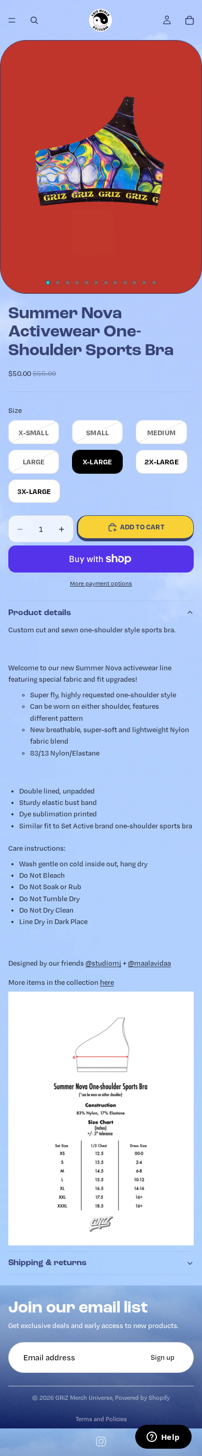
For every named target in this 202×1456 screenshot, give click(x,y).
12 (153, 282)
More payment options (101, 583)
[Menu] (12, 20)
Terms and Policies (101, 1419)
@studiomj (103, 963)
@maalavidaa (149, 963)
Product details (39, 612)
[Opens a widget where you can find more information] (163, 1438)
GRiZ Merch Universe (83, 1397)
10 (134, 282)
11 (144, 282)
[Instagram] (101, 1441)
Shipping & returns (47, 1262)
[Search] (34, 20)
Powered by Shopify (142, 1397)
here (107, 982)
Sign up (163, 1357)
